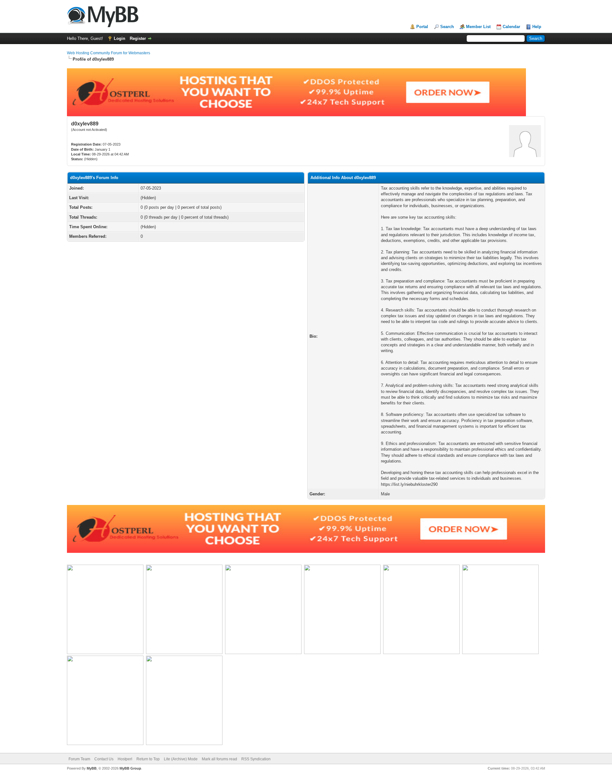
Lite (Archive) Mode (181, 759)
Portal (422, 26)
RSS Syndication (256, 759)
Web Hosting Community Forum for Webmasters (108, 53)
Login (119, 38)
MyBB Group (130, 768)
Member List (478, 26)
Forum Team (79, 759)
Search (447, 26)
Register (138, 38)
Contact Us (103, 759)
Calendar (511, 26)
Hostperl (125, 759)
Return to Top (148, 759)
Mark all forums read (219, 759)
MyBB (92, 768)
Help (536, 26)
